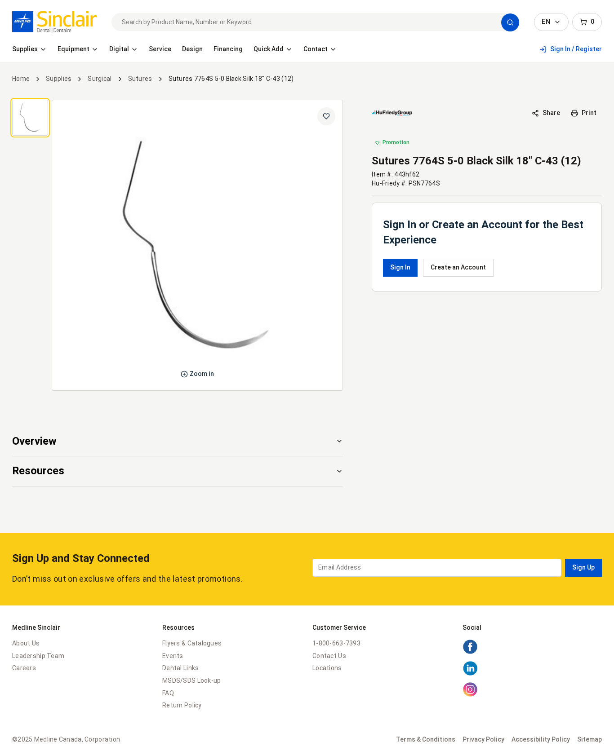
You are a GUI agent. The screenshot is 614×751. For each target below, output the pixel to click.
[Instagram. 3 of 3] (470, 694)
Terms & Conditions (425, 739)
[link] (54, 22)
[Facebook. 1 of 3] (470, 652)
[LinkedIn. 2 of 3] (470, 673)
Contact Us (329, 655)
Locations (327, 667)
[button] (510, 22)
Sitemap (589, 739)
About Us (26, 643)
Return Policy (182, 705)
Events (172, 655)
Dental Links (180, 667)
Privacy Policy (483, 739)
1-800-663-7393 (336, 643)
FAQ (168, 693)
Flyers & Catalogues (192, 643)
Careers (24, 667)
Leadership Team (38, 655)
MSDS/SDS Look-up (191, 680)
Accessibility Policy (541, 739)
